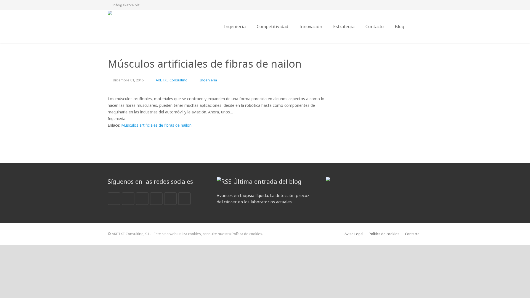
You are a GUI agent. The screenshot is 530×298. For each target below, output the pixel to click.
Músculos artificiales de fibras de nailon (156, 125)
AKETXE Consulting (171, 80)
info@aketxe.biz (126, 4)
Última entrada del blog (267, 181)
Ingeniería (208, 80)
